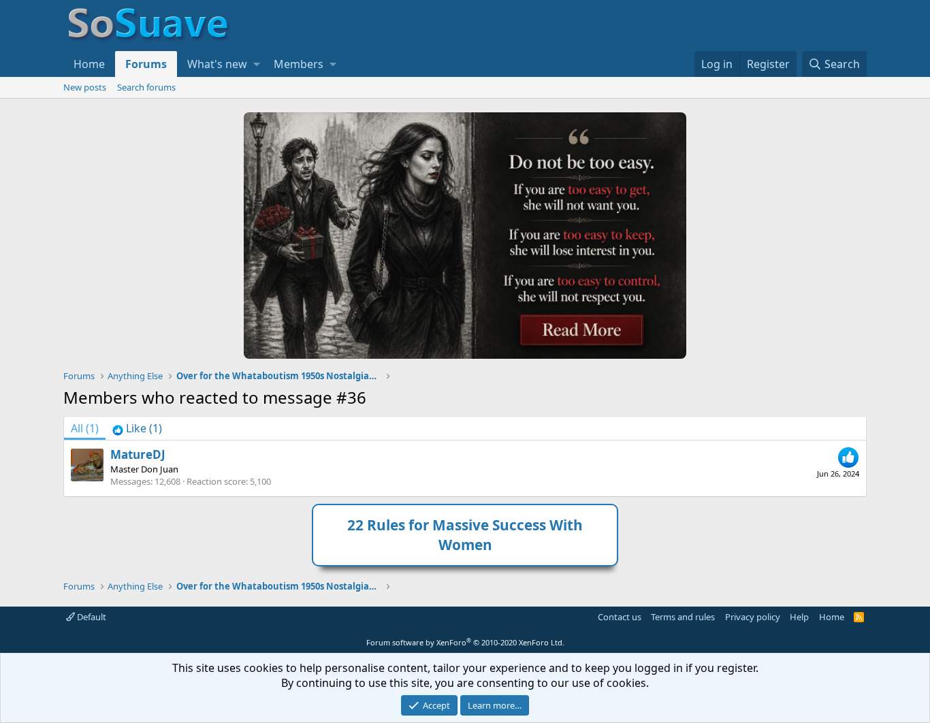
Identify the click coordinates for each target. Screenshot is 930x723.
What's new (217, 64)
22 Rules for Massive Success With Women (465, 534)
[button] (256, 64)
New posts (84, 87)
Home (89, 64)
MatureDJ (137, 454)
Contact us (619, 617)
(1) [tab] (85, 428)
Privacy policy (752, 617)
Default (90, 617)
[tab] (137, 428)
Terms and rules (683, 617)
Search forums (146, 87)
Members (298, 64)
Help (799, 617)
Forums (146, 64)
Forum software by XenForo (465, 642)
